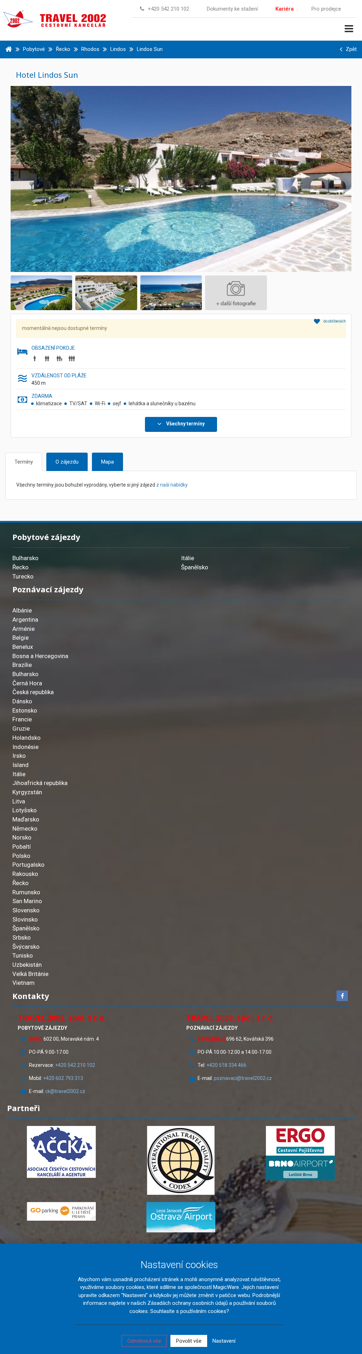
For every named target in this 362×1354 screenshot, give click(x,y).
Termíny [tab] (23, 462)
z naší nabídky (172, 485)
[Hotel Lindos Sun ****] (181, 178)
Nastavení (223, 1341)
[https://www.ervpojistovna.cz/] (300, 1141)
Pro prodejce (326, 9)
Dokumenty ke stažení (232, 9)
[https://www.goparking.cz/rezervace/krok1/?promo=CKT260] (61, 1211)
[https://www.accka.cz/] (61, 1152)
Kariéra (284, 9)
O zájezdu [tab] (67, 462)
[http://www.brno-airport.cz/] (300, 1168)
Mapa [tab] (107, 462)
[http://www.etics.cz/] (181, 1160)
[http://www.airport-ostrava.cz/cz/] (181, 1217)
